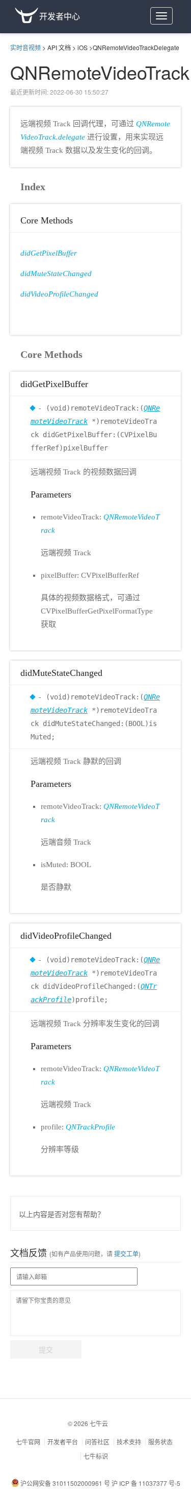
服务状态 (160, 1441)
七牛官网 (28, 1441)
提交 (46, 1349)
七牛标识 (96, 1456)
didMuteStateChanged (56, 273)
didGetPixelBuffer (48, 253)
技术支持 (129, 1441)
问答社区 (97, 1441)
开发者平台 (62, 1441)
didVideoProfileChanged (59, 294)
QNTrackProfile (90, 1127)
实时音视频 (25, 47)
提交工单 (126, 1253)
